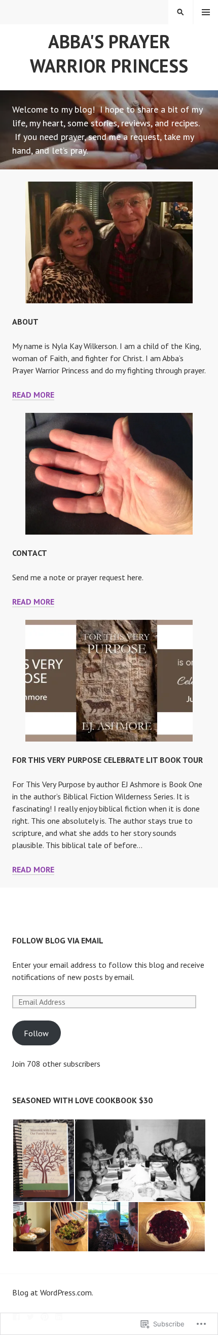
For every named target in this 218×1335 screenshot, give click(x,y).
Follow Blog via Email (57, 940)
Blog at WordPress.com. (52, 1292)
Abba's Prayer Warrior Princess (109, 53)
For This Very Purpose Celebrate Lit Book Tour (107, 760)
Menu (205, 12)
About (25, 322)
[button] (43, 1160)
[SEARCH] (180, 12)
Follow (36, 1033)
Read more (33, 395)
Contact (29, 553)
